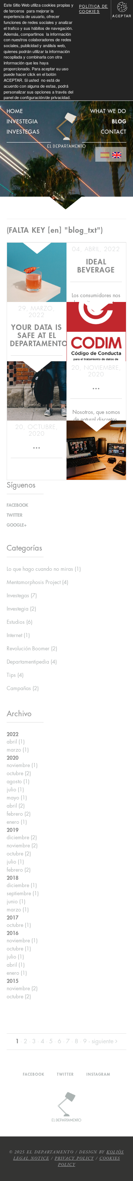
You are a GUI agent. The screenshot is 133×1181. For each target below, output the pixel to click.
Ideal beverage (96, 266)
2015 (12, 981)
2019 (12, 830)
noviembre (22, 765)
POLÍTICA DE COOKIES (93, 9)
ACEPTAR (122, 16)
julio (15, 789)
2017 (12, 917)
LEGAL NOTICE (31, 1158)
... (96, 387)
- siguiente (102, 1041)
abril (16, 741)
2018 (12, 878)
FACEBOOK (17, 505)
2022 (12, 734)
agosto (18, 781)
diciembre (22, 837)
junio (16, 901)
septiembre (23, 893)
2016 (12, 933)
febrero (19, 813)
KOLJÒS (115, 1152)
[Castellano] (104, 154)
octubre (19, 773)
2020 (12, 757)
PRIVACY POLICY (74, 1158)
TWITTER (15, 515)
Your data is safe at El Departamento (39, 336)
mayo (17, 797)
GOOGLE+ (17, 525)
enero (17, 822)
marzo (18, 749)
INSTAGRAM (98, 1074)
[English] (116, 154)
